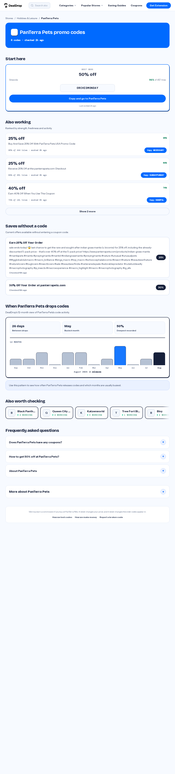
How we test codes (62, 517)
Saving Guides (117, 5)
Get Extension (158, 5)
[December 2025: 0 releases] (55, 364)
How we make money (86, 517)
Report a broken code (111, 517)
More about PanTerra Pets (86, 492)
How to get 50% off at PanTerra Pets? (86, 457)
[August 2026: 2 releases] (159, 358)
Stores (9, 18)
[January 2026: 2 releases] (68, 358)
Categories (66, 5)
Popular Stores (90, 5)
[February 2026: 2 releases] (81, 358)
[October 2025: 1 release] (29, 362)
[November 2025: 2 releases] (42, 358)
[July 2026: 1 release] (146, 362)
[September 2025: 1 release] (16, 362)
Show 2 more (87, 211)
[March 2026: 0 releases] (94, 364)
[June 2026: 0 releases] (133, 364)
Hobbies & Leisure (27, 18)
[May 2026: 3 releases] (120, 355)
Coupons (136, 5)
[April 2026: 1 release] (107, 362)
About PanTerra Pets (86, 471)
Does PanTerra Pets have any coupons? (86, 442)
